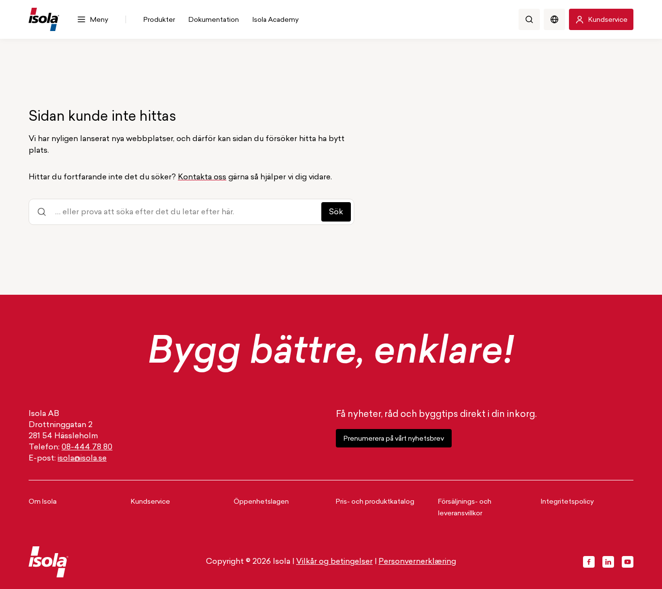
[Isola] (44, 19)
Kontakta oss (202, 177)
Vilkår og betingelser (334, 562)
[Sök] (529, 19)
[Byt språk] (554, 19)
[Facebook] (589, 562)
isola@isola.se (82, 458)
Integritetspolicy (567, 502)
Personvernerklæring (417, 562)
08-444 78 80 (87, 447)
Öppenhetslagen (261, 502)
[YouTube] (627, 562)
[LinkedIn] (608, 562)
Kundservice (150, 502)
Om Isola (43, 502)
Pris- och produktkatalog (375, 502)
